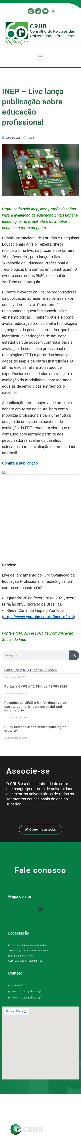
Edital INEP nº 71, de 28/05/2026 (30, 670)
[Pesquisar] (74, 655)
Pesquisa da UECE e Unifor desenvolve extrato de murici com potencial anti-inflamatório (35, 706)
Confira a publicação (20, 463)
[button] (53, 11)
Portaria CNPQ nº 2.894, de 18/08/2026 (35, 686)
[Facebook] (31, 11)
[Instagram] (38, 11)
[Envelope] (45, 11)
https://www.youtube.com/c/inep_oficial (38, 616)
